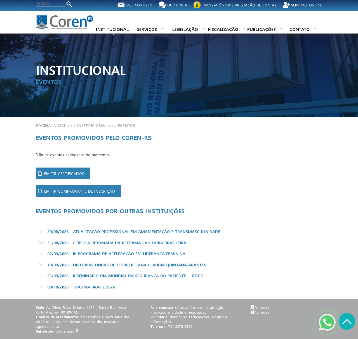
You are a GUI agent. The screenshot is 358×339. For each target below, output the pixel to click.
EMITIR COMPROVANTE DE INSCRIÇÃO (79, 191)
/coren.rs (261, 307)
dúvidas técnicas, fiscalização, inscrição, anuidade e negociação (187, 309)
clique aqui (65, 331)
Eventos (126, 125)
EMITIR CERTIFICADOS (64, 173)
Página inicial (51, 125)
